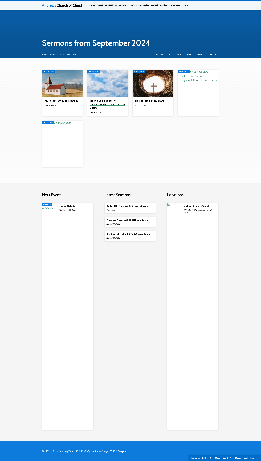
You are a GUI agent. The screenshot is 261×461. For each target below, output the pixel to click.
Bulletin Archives (159, 5)
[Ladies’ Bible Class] (49, 316)
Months (213, 54)
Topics (169, 54)
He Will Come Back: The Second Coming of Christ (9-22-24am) (107, 104)
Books (190, 54)
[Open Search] (212, 5)
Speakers (201, 54)
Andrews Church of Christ (196, 206)
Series (180, 54)
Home (44, 54)
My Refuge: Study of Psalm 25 (61, 100)
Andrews (62, 5)
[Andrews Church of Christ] (174, 316)
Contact (186, 5)
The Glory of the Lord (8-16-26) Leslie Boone (128, 234)
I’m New (91, 5)
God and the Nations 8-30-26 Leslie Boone (127, 206)
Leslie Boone (50, 105)
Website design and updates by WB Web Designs (101, 451)
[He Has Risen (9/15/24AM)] (153, 83)
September (71, 54)
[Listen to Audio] (58, 105)
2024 (62, 54)
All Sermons (121, 5)
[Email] (217, 5)
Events (133, 5)
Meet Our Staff (105, 5)
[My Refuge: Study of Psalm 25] (62, 83)
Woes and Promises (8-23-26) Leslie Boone (127, 220)
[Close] (258, 458)
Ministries (144, 5)
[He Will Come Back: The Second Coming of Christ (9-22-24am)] (107, 83)
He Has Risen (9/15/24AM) (149, 100)
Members (175, 5)
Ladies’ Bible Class (68, 206)
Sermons (53, 54)
